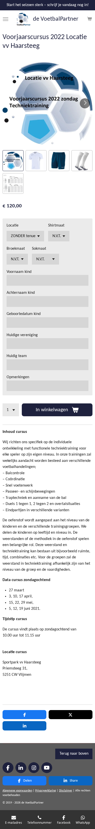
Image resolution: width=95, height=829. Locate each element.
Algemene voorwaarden (17, 790)
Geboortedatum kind (24, 314)
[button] (13, 160)
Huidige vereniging (22, 335)
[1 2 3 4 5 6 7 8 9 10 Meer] (11, 409)
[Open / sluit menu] (5, 19)
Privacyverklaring (45, 790)
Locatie (12, 226)
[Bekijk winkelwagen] (89, 19)
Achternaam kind (21, 293)
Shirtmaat (56, 226)
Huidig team (17, 356)
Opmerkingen (18, 377)
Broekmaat (16, 249)
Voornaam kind (19, 272)
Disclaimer (65, 790)
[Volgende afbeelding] (85, 103)
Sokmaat (39, 249)
